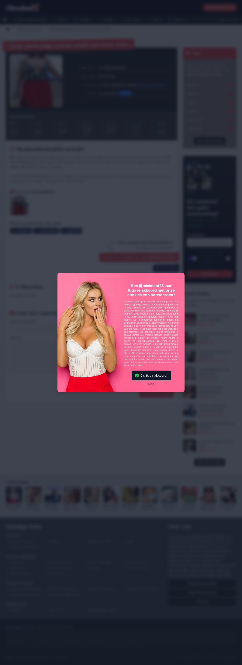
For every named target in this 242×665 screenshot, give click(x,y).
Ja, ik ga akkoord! (154, 375)
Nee (151, 384)
